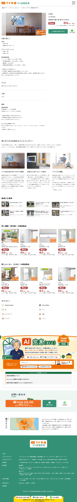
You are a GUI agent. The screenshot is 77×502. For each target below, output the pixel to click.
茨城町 (20, 473)
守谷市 (35, 473)
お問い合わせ (21, 483)
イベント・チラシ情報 (23, 478)
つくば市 (52, 473)
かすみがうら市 (26, 473)
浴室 (57, 456)
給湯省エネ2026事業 (63, 459)
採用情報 (4, 486)
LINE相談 (33, 483)
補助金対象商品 (33, 456)
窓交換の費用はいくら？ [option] (13, 376)
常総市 (30, 474)
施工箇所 (21, 465)
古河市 (43, 473)
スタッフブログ (32, 478)
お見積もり (27, 483)
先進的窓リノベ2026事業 (37, 459)
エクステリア (52, 456)
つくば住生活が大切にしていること (26, 462)
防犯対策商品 (40, 456)
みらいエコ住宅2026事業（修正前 (50, 459)
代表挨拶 (43, 462)
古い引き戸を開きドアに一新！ (43, 478)
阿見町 (68, 473)
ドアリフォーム (28, 467)
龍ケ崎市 (48, 473)
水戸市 (26, 474)
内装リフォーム (23, 468)
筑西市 (57, 473)
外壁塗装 (29, 468)
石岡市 (60, 473)
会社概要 (52, 462)
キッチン (60, 456)
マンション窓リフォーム (38, 467)
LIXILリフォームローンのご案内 (56, 478)
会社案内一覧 (37, 462)
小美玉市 (22, 474)
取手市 (39, 473)
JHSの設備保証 (67, 478)
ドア (47, 456)
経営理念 (48, 462)
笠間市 (31, 473)
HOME (3, 453)
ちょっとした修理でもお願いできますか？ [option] (18, 379)
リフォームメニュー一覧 (24, 456)
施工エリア (21, 471)
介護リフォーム (65, 467)
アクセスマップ (59, 462)
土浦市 (72, 473)
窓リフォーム (21, 467)
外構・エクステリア (48, 467)
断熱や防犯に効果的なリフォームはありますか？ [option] (20, 383)
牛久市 (64, 473)
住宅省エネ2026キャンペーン (25, 459)
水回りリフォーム (57, 467)
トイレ (65, 456)
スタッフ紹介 (65, 462)
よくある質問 (22, 480)
